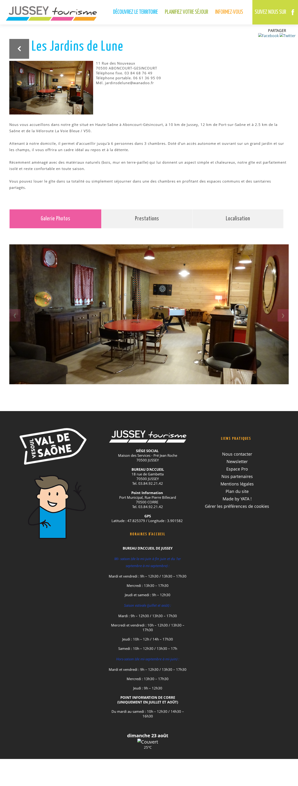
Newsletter (237, 461)
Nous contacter (237, 454)
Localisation (238, 219)
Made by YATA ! (237, 499)
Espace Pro (237, 469)
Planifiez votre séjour (186, 12)
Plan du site (237, 491)
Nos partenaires (237, 476)
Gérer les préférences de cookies (237, 506)
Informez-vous (229, 12)
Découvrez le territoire (135, 12)
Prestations (147, 219)
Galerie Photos (55, 219)
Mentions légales (237, 484)
